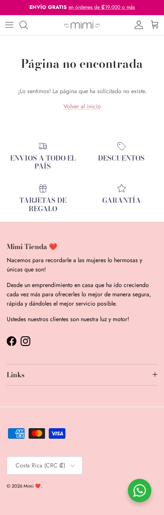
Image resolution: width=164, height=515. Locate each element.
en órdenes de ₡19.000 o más (102, 7)
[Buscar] (28, 25)
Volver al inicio (82, 106)
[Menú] (9, 25)
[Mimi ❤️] (82, 25)
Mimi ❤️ (32, 486)
